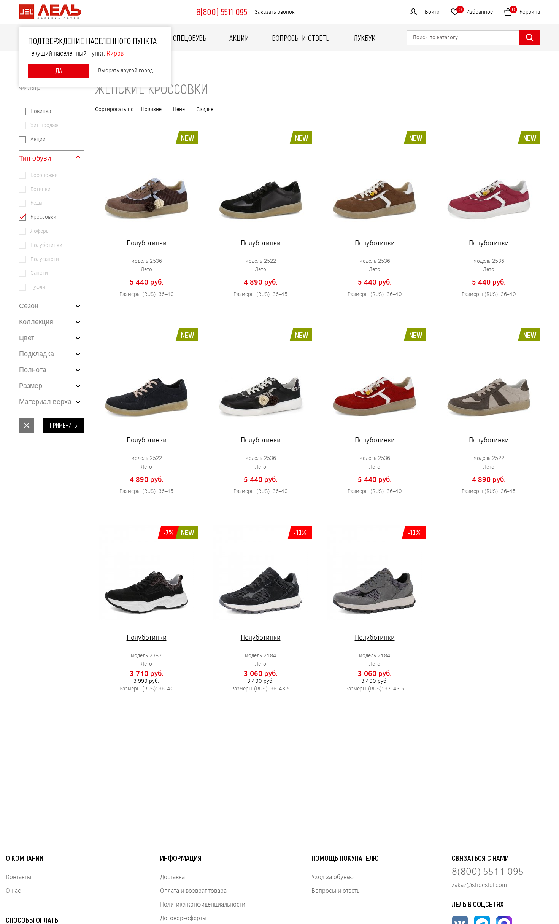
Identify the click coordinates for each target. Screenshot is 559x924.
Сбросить (26, 425)
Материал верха (45, 402)
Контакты (18, 877)
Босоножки (44, 175)
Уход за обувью (332, 877)
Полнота (32, 370)
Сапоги (39, 273)
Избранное (476, 10)
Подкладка (36, 354)
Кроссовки (43, 217)
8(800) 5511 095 (221, 11)
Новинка (40, 111)
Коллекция (36, 322)
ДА (58, 71)
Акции (239, 37)
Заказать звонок (275, 12)
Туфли (37, 287)
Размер (30, 386)
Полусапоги (44, 259)
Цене (179, 109)
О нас (13, 890)
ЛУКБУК (364, 37)
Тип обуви (35, 158)
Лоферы (40, 231)
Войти (432, 11)
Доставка (172, 877)
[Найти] (529, 37)
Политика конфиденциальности (202, 904)
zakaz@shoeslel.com (479, 885)
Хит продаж (44, 125)
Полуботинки (46, 245)
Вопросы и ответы (301, 37)
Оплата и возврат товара (193, 890)
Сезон (28, 306)
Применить (63, 425)
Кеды (36, 203)
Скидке (204, 109)
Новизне (151, 109)
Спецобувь (189, 37)
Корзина (526, 10)
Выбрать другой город (125, 70)
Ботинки (40, 189)
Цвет (26, 338)
